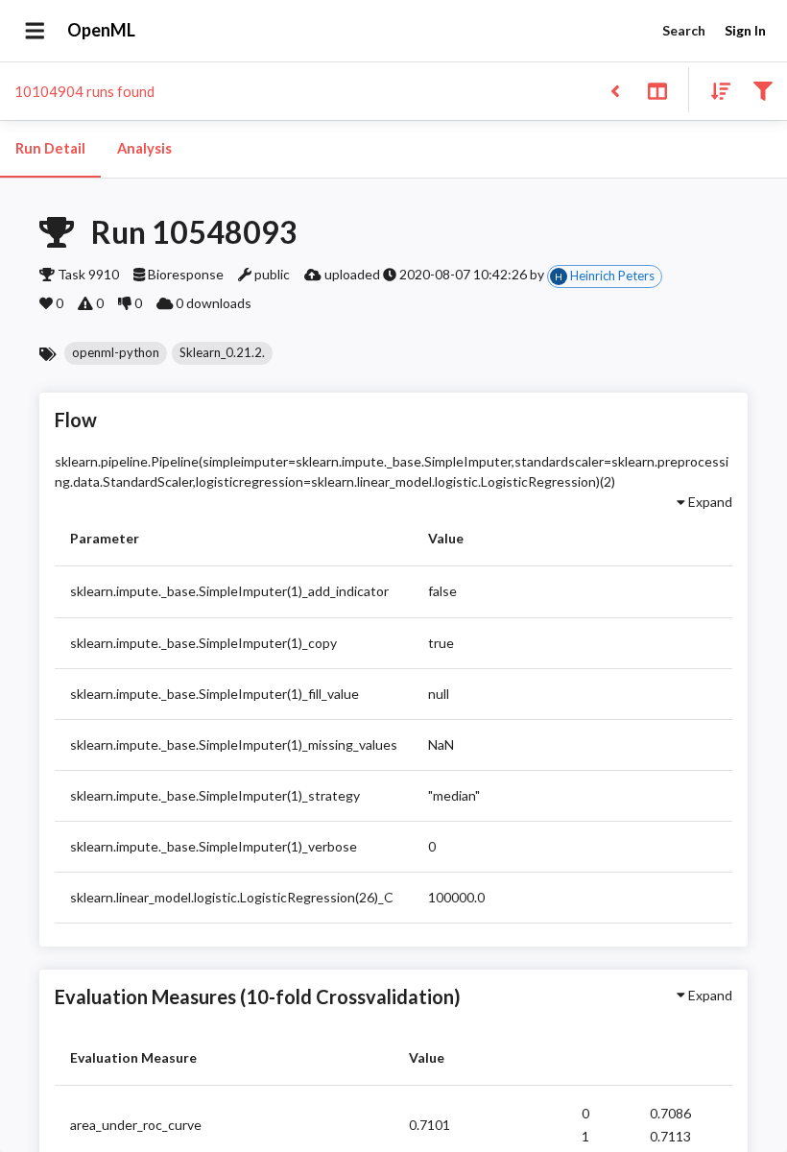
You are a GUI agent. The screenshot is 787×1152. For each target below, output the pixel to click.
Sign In (745, 30)
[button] (115, 353)
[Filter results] (762, 89)
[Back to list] (614, 89)
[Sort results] (715, 89)
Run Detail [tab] (50, 148)
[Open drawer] (35, 31)
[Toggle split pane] (657, 89)
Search (683, 30)
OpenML (101, 29)
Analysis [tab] (144, 148)
